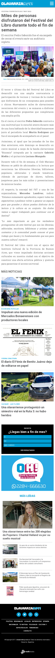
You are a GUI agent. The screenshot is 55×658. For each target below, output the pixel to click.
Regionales (18, 621)
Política (9, 621)
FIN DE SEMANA (34, 79)
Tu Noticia (23, 624)
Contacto (27, 631)
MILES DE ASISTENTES (46, 79)
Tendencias (33, 628)
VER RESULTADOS (27, 450)
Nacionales (13, 624)
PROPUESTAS (11, 79)
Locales (27, 621)
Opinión (46, 621)
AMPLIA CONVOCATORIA (36, 81)
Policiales (33, 624)
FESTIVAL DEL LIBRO (22, 79)
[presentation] (6, 64)
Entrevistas (37, 621)
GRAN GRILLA (49, 81)
